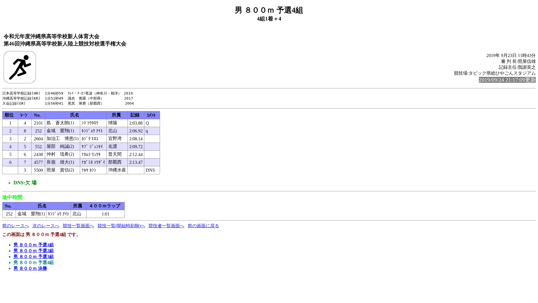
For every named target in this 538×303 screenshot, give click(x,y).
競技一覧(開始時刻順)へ (121, 225)
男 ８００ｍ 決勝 (30, 268)
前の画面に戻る (203, 225)
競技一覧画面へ (78, 225)
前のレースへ (15, 225)
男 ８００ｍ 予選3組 (33, 256)
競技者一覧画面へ (166, 225)
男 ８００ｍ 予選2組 (33, 250)
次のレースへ (46, 225)
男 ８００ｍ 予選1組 (33, 244)
